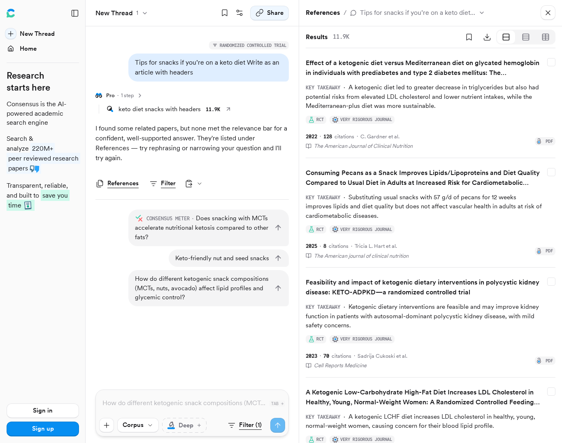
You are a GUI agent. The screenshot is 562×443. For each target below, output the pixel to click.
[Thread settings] (239, 13)
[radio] (506, 37)
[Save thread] (224, 13)
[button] (208, 68)
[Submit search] (277, 425)
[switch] (184, 425)
